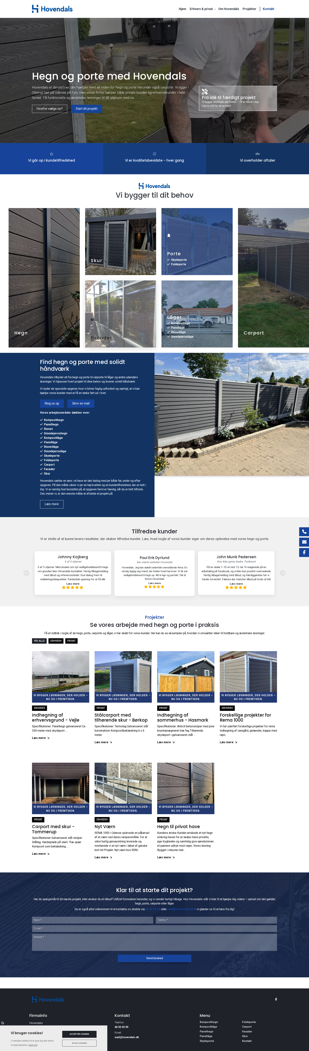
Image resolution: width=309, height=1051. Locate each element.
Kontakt (247, 1041)
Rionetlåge (178, 332)
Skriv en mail (81, 403)
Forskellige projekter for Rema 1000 (245, 717)
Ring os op (52, 403)
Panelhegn (51, 424)
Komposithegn (54, 420)
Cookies (3, 1022)
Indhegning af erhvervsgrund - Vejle (55, 717)
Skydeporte (179, 259)
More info (32, 1045)
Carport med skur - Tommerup (53, 829)
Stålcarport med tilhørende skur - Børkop (121, 717)
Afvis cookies (79, 1043)
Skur (47, 473)
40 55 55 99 (152, 909)
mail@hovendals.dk (180, 909)
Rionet (48, 429)
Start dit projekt (86, 108)
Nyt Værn (105, 827)
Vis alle (39, 640)
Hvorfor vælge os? (50, 108)
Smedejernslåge (182, 336)
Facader (49, 469)
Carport (49, 464)
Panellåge (178, 327)
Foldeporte (178, 264)
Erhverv (39, 708)
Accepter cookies (79, 1034)
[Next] (282, 573)
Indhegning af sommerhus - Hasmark (182, 717)
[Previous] (26, 573)
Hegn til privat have (178, 827)
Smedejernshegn (55, 433)
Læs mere (52, 504)
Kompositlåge (180, 323)
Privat (101, 708)
